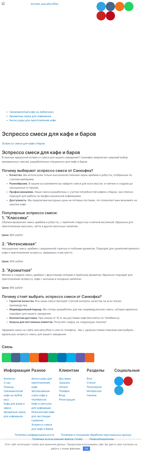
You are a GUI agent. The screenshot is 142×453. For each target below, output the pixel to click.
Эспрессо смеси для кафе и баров (23, 143)
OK (86, 448)
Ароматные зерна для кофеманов (30, 116)
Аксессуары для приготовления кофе (32, 120)
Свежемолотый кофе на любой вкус (31, 111)
